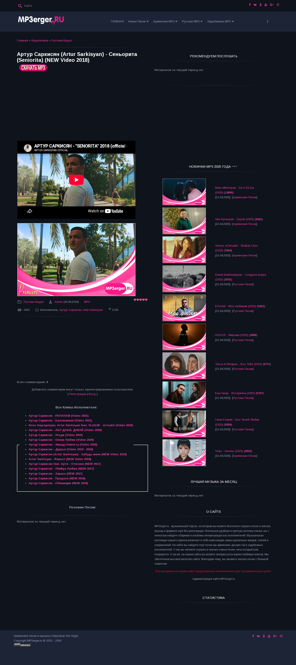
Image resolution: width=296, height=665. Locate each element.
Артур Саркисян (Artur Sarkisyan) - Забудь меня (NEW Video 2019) (78, 454)
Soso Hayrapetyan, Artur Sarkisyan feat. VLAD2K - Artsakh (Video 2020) (81, 425)
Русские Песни (243, 284)
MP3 (87, 301)
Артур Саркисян (70, 309)
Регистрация (77, 394)
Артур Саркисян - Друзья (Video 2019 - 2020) (61, 449)
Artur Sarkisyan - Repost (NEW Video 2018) (60, 459)
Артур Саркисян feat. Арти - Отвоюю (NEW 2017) (65, 463)
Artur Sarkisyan (93, 309)
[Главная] (41, 21)
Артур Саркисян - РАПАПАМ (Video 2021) (59, 415)
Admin (58, 301)
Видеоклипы (39, 40)
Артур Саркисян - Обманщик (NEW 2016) (58, 483)
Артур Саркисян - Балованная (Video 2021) (60, 420)
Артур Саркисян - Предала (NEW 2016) (57, 478)
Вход (92, 394)
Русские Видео (62, 40)
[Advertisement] (82, 107)
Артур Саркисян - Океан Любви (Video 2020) (61, 439)
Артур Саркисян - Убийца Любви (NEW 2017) (61, 468)
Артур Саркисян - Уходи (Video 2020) (56, 435)
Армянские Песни (244, 197)
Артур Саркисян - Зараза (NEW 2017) (56, 473)
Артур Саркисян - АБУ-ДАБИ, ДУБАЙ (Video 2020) (65, 430)
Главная (22, 40)
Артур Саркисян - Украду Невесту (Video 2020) (63, 444)
